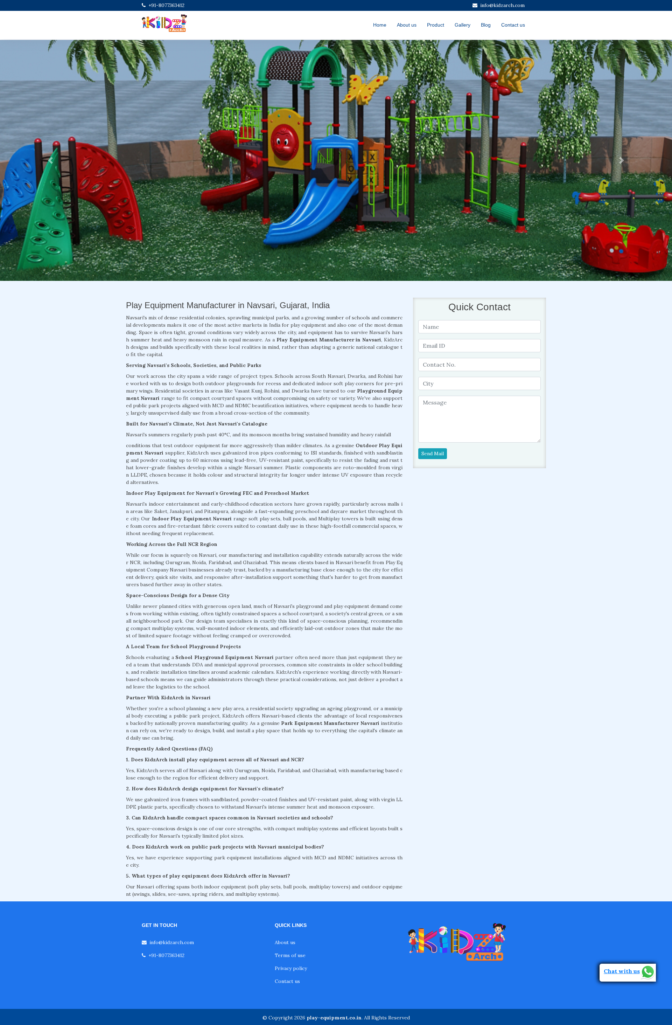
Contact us (513, 25)
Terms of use (290, 955)
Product (435, 25)
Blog (486, 25)
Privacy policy (291, 968)
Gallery (462, 25)
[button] (50, 160)
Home (379, 25)
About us (406, 25)
